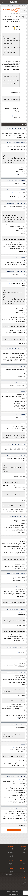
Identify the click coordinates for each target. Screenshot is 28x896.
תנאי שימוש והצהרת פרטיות (15, 893)
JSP (12, 855)
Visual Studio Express (9, 864)
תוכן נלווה (11, 868)
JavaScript (24, 852)
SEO (12, 870)
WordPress (24, 870)
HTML (25, 848)
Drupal (25, 871)
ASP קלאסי (11, 856)
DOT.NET (24, 877)
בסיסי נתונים (23, 860)
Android (11, 871)
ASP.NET (11, 851)
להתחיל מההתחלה (9, 872)
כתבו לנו (8, 893)
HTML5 (25, 849)
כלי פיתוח (11, 860)
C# (12, 849)
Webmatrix (11, 863)
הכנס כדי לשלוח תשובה (14, 830)
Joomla (25, 872)
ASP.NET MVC (10, 852)
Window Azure (23, 880)
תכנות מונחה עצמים (9, 874)
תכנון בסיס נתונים (23, 864)
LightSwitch (24, 882)
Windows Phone (23, 885)
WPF (25, 879)
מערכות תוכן (23, 868)
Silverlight (24, 883)
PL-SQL (24, 863)
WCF (25, 886)
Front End (23, 846)
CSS (25, 851)
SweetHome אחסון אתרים (14, 894)
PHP (12, 848)
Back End (10, 846)
